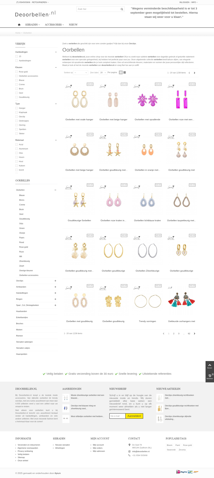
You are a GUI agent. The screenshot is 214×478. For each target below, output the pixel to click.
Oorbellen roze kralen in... (113, 220)
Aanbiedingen (25, 61)
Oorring (22, 125)
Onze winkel (22, 461)
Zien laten (94, 72)
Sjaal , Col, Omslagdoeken (27, 305)
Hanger (22, 108)
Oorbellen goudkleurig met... (113, 170)
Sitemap (21, 457)
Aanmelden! (134, 416)
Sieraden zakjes (23, 348)
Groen (22, 228)
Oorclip (22, 117)
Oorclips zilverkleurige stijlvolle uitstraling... (178, 417)
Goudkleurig (24, 97)
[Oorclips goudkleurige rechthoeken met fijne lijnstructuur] (159, 408)
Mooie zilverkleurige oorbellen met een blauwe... (87, 396)
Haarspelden (21, 354)
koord (21, 170)
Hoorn (21, 157)
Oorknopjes (24, 121)
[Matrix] (121, 72)
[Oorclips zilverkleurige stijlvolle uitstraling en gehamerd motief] (159, 419)
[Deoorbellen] (35, 13)
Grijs (21, 223)
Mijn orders (97, 448)
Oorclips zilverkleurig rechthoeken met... (179, 396)
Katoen (22, 166)
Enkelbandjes (22, 317)
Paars (21, 238)
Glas (21, 153)
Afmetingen (60, 448)
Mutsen (19, 330)
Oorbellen (20, 190)
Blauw (21, 80)
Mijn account (98, 445)
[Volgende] (194, 73)
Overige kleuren (26, 270)
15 (20, 56)
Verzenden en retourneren (28, 445)
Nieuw (73, 25)
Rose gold (23, 72)
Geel (21, 93)
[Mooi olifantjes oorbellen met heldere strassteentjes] (65, 419)
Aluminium (23, 149)
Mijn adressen (98, 451)
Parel (177, 445)
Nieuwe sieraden (62, 445)
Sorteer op (68, 72)
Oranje (22, 233)
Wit (20, 256)
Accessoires (53, 25)
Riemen (19, 336)
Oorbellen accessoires (28, 76)
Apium (58, 473)
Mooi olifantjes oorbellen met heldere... (87, 416)
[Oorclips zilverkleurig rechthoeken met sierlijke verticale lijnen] (159, 398)
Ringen (19, 299)
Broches (19, 323)
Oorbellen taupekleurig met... (181, 220)
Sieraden (31, 25)
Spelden (22, 129)
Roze (21, 252)
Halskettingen (22, 293)
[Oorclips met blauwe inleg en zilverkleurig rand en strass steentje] (65, 408)
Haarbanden (21, 311)
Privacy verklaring (25, 451)
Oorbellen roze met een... (181, 119)
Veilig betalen (23, 454)
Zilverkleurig (24, 261)
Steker (21, 133)
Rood (21, 242)
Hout (21, 161)
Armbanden (21, 287)
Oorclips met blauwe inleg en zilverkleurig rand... (83, 407)
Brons (21, 200)
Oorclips (19, 281)
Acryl (21, 144)
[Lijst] (124, 72)
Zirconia (182, 450)
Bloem (169, 445)
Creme (22, 84)
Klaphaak (23, 112)
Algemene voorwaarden (27, 448)
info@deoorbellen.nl (141, 451)
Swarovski (171, 450)
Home (18, 33)
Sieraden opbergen (24, 342)
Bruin (21, 89)
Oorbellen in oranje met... (147, 170)
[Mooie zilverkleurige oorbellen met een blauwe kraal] (65, 398)
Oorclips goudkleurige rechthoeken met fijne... (181, 407)
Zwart (21, 266)
